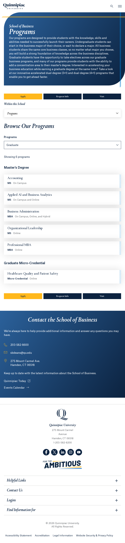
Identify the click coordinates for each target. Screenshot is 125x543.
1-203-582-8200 (62, 443)
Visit (102, 97)
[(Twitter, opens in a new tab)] (54, 452)
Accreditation (42, 536)
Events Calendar (14, 387)
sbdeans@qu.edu (21, 353)
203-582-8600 (19, 345)
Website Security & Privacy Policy (94, 536)
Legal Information (63, 536)
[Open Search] (111, 6)
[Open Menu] (120, 6)
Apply (23, 97)
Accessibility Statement (18, 536)
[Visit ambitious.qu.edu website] (62, 464)
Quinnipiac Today (17, 381)
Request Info (62, 97)
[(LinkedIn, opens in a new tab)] (62, 452)
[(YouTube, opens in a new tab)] (79, 452)
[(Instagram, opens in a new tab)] (70, 452)
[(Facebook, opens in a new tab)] (46, 452)
